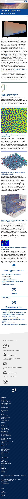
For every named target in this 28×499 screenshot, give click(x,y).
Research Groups (4, 428)
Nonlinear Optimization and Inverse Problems (13, 314)
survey (20, 48)
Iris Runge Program (5, 461)
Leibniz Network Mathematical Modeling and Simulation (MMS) (14, 70)
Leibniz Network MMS (5, 434)
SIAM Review (8, 55)
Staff (2, 411)
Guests (2, 414)
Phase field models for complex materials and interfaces (13, 135)
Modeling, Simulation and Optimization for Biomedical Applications (14, 221)
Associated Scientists (5, 417)
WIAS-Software (4, 439)
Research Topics (4, 431)
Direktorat (3, 467)
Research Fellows (4, 413)
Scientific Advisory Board (6, 403)
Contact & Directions (5, 407)
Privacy (2, 491)
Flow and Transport (6, 276)
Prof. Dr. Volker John (6, 297)
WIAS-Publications (4, 450)
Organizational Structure (6, 401)
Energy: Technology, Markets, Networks (11, 274)
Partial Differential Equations (9, 311)
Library (2, 455)
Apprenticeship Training (6, 463)
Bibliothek (3, 471)
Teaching (3, 445)
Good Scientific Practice (6, 435)
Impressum (3, 494)
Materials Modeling (6, 278)
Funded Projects (4, 432)
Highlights (3, 425)
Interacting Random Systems (9, 316)
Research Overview (5, 424)
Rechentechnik (4, 473)
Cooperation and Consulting (7, 441)
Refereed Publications (5, 449)
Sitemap (2, 488)
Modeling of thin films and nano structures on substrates (14, 248)
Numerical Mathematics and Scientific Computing (14, 312)
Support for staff (4, 404)
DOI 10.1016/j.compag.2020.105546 (18, 78)
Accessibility (3, 492)
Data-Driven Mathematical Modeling (10, 318)
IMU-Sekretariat (4, 470)
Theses (2, 453)
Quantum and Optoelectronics (9, 279)
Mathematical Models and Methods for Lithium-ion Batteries (13, 173)
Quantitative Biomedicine (8, 284)
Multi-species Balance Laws (8, 322)
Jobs (2, 486)
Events (2, 459)
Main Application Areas (5, 427)
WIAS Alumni (3, 418)
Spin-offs (3, 442)
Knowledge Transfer (5, 444)
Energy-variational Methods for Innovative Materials (14, 324)
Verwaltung (3, 468)
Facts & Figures (4, 400)
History (2, 406)
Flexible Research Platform (6, 429)
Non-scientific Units (5, 420)
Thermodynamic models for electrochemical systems (9, 94)
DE (24, 16)
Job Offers (3, 460)
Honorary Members (5, 415)
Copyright (3, 495)
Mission (2, 399)
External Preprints (4, 452)
